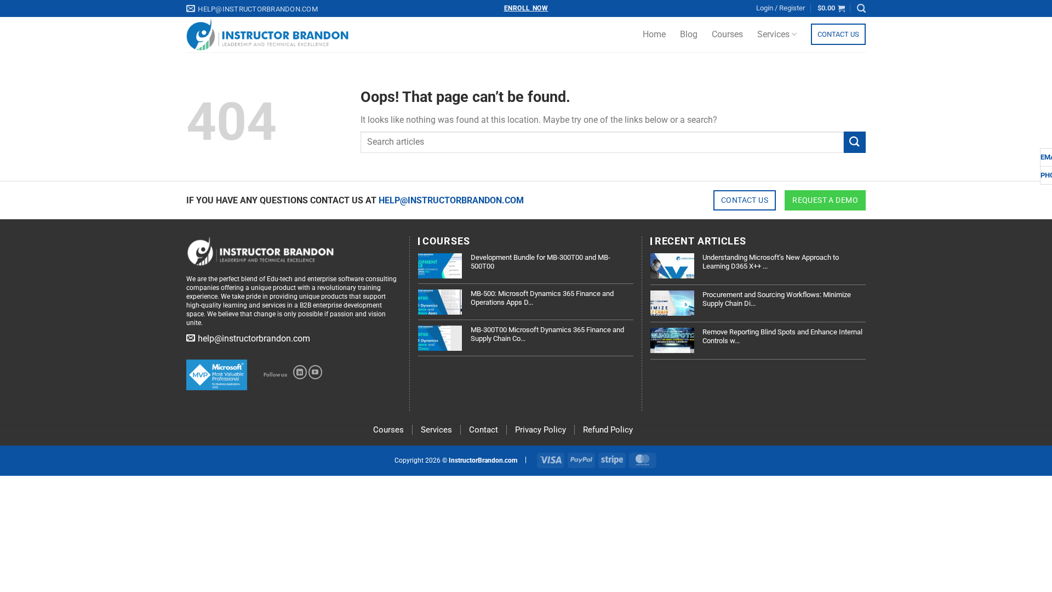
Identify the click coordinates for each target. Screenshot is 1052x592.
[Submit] (855, 142)
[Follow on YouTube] (315, 372)
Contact (483, 430)
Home (654, 34)
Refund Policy (608, 430)
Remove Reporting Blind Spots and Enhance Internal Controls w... (782, 336)
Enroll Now (526, 8)
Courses (727, 34)
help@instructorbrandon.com (451, 200)
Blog (688, 34)
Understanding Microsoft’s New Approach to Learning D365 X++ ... (770, 261)
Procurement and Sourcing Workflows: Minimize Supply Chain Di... (776, 299)
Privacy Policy (540, 430)
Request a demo (825, 200)
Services (773, 34)
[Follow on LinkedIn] (300, 372)
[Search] (861, 8)
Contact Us (838, 34)
